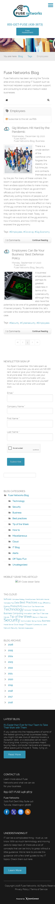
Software (7, 599)
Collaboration (29, 628)
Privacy (40, 603)
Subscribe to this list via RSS (22, 119)
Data (16, 602)
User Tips (36, 614)
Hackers (21, 628)
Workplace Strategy (18, 599)
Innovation (28, 613)
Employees (16, 232)
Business (40, 141)
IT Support (28, 624)
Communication (26, 621)
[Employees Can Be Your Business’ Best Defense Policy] (18, 286)
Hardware (39, 599)
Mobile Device (8, 624)
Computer (27, 610)
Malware (6, 617)
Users (45, 624)
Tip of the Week (20, 524)
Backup (35, 617)
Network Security (11, 628)
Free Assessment (27, 32)
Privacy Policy (22, 889)
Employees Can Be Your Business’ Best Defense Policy (28, 254)
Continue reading (40, 240)
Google (21, 624)
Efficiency (47, 603)
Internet (46, 599)
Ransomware (39, 606)
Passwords (43, 617)
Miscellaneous (19, 535)
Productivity (16, 606)
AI (38, 617)
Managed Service (38, 610)
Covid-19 (29, 232)
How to (16, 530)
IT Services (44, 614)
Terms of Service (39, 889)
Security (40, 267)
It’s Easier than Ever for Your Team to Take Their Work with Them (26, 726)
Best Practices (28, 602)
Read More (14, 754)
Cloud (15, 541)
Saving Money (36, 621)
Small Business (30, 599)
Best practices (19, 518)
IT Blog (16, 547)
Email (25, 606)
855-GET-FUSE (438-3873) (25, 24)
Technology (18, 501)
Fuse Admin (20, 138)
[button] (48, 100)
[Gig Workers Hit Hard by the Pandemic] (18, 159)
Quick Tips (30, 606)
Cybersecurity (28, 323)
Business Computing (13, 613)
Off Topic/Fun (19, 559)
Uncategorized (19, 564)
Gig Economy (43, 232)
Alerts (15, 553)
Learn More (15, 870)
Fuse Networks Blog (24, 141)
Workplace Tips (9, 603)
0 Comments (13, 240)
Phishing (7, 606)
